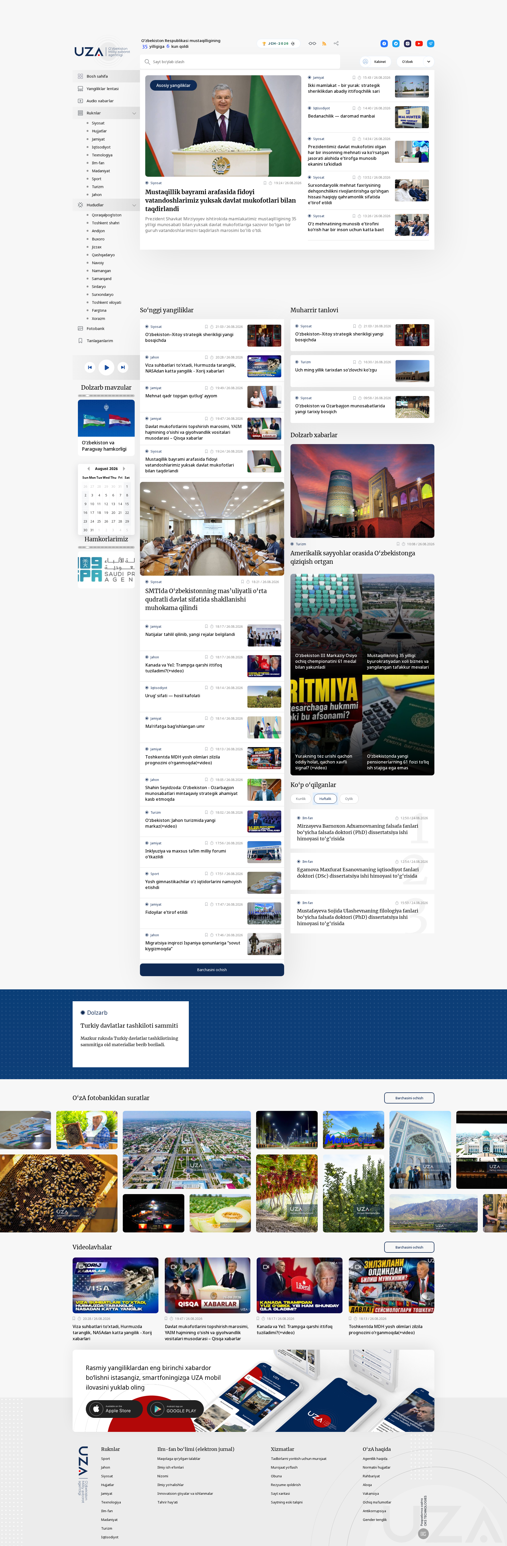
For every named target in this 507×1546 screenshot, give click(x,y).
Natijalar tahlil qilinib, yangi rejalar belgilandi (190, 634)
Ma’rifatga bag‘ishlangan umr (175, 726)
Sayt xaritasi (280, 1493)
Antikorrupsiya (374, 1510)
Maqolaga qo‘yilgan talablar (178, 1458)
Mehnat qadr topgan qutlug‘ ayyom (181, 396)
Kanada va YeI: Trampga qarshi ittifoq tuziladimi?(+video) (183, 668)
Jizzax (96, 246)
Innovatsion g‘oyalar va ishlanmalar (185, 1493)
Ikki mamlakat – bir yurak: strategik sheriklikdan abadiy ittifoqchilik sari (344, 88)
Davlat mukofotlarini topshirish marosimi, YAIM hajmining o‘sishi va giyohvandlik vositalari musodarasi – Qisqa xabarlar (193, 432)
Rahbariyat (371, 1476)
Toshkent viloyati (106, 302)
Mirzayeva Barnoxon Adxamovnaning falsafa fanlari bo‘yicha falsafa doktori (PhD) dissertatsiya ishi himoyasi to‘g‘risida (357, 832)
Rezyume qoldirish (286, 1484)
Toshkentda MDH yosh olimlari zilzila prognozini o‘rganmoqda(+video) (182, 760)
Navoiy (98, 262)
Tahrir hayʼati (167, 1502)
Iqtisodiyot (101, 147)
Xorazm (98, 318)
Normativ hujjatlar (377, 1467)
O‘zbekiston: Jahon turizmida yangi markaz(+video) (180, 823)
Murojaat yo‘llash (284, 1467)
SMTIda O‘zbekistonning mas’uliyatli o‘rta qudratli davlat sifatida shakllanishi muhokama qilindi (206, 599)
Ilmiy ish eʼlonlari (170, 1467)
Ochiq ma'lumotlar (377, 1502)
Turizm (98, 186)
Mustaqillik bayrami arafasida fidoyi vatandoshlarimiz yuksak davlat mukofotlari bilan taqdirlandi (220, 200)
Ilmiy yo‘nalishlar (170, 1484)
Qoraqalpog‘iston (106, 214)
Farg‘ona (99, 310)
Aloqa (367, 1484)
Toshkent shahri (105, 222)
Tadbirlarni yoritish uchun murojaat (298, 1458)
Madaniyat (101, 170)
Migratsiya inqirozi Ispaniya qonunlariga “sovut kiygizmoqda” (192, 946)
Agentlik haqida (375, 1458)
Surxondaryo (103, 294)
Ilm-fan (98, 162)
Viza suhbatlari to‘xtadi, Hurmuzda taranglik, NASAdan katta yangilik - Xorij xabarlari (190, 368)
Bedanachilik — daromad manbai (341, 116)
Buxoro (98, 238)
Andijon (98, 230)
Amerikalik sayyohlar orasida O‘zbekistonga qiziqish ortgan (352, 557)
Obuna (276, 1476)
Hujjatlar (99, 130)
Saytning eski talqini (287, 1502)
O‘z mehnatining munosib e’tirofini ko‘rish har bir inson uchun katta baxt (346, 226)
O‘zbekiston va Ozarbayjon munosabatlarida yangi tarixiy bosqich (340, 409)
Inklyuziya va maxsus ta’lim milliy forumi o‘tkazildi (185, 854)
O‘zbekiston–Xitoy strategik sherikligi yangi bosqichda (189, 337)
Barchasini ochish (212, 969)
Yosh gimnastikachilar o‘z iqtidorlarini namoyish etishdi (193, 884)
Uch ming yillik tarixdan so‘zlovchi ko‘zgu (336, 370)
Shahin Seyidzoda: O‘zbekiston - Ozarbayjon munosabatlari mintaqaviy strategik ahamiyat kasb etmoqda (191, 793)
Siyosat (98, 122)
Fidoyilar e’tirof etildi (166, 912)
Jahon (97, 194)
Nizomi (162, 1476)
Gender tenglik (375, 1519)
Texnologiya (102, 154)
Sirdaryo (99, 286)
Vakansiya (371, 1493)
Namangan (101, 270)
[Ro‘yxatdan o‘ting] (265, 183)
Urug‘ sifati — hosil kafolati (172, 696)
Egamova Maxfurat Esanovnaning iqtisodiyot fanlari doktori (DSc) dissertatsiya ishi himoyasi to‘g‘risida (358, 873)
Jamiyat (98, 139)
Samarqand (101, 278)
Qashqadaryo (103, 254)
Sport (96, 178)
